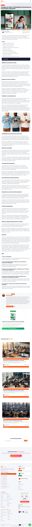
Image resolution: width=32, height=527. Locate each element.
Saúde (1, 504)
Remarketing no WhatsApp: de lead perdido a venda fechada (13, 360)
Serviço (1, 519)
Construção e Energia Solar (4, 512)
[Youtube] (19, 506)
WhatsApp (2, 5)
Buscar (26, 440)
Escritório (2, 513)
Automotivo (2, 496)
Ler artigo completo (6, 366)
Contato (19, 487)
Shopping (8, 504)
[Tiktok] (29, 506)
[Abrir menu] (30, 1)
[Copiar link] (28, 32)
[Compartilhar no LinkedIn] (25, 32)
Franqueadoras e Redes (3, 500)
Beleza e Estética (9, 496)
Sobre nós (19, 483)
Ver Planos (20, 470)
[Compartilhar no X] (27, 32)
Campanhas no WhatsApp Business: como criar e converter (13, 390)
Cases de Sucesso (20, 484)
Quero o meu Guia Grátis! (12, 328)
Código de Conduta (26, 524)
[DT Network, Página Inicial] (4, 1)
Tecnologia (9, 519)
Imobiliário (9, 516)
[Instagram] (21, 506)
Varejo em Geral (2, 507)
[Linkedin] (23, 506)
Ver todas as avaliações (25, 501)
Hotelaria (2, 516)
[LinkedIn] (15, 306)
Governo (8, 500)
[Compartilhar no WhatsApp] (23, 32)
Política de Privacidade (20, 525)
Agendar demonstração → (16, 455)
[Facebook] (25, 506)
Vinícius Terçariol (6, 31)
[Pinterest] (19, 508)
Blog (19, 486)
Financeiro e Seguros (10, 513)
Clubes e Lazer (2, 497)
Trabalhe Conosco (20, 489)
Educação (8, 497)
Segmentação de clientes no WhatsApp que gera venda (12, 420)
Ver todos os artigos (9, 306)
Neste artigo (6, 59)
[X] (27, 506)
